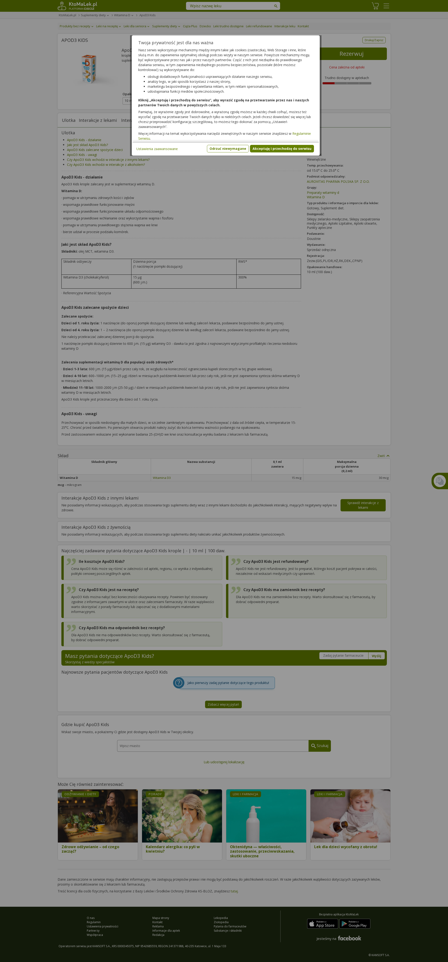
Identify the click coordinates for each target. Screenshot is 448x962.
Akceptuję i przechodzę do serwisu (282, 148)
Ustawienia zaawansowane (157, 149)
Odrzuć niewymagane (228, 148)
